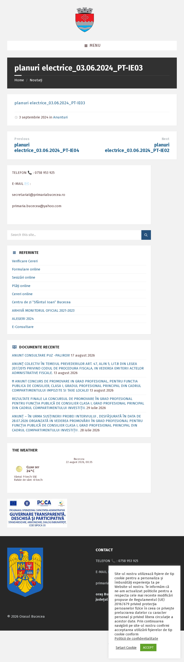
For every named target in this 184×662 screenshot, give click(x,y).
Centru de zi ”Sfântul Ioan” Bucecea (41, 302)
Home (19, 80)
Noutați (36, 80)
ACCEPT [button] (148, 647)
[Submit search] (146, 235)
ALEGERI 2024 (23, 318)
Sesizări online (23, 277)
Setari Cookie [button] (126, 647)
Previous (21, 139)
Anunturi (60, 117)
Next (165, 139)
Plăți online (21, 286)
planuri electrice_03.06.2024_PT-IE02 (137, 147)
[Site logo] (84, 31)
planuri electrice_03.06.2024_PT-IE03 (49, 102)
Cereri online (22, 294)
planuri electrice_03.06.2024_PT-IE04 (46, 147)
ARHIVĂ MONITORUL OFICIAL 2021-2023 (43, 310)
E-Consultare (23, 327)
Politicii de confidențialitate (136, 638)
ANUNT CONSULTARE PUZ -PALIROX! (41, 355)
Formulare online (26, 269)
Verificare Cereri (25, 261)
